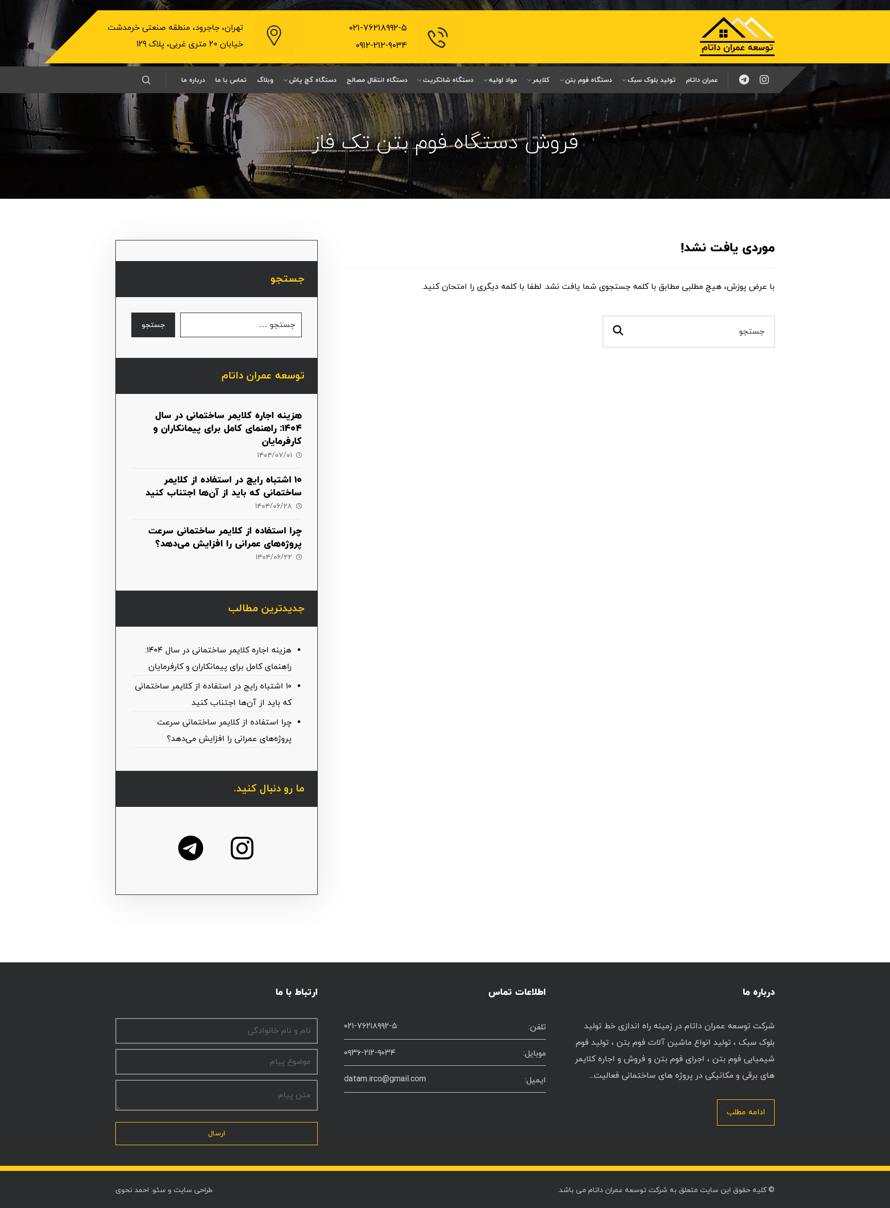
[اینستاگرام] (764, 80)
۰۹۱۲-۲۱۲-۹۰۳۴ (381, 46)
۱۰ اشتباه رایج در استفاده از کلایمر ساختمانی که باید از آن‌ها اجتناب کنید (223, 486)
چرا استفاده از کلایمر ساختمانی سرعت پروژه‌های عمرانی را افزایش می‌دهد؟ (225, 537)
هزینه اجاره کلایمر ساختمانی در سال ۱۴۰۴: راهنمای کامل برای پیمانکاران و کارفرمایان (227, 428)
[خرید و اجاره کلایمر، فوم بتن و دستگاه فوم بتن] (737, 36)
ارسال (216, 1133)
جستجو (153, 325)
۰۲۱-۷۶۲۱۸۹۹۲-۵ (378, 28)
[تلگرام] (743, 80)
